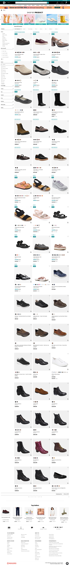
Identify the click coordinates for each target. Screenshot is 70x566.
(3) (38, 231)
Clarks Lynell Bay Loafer (37, 141)
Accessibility (23, 537)
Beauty (8, 546)
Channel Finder (51, 535)
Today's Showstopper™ (7, 5)
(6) (38, 261)
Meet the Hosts (51, 537)
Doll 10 (36, 555)
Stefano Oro (37, 558)
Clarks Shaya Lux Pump (56, 141)
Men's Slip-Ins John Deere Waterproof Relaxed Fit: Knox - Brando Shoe (23, 346)
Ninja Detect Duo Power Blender (54, 548)
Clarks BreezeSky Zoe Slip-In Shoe (39, 54)
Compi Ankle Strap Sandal (19, 227)
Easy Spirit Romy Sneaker (56, 197)
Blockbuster (23, 545)
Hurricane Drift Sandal (55, 227)
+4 (67, 372)
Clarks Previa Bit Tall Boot (37, 112)
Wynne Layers (37, 552)
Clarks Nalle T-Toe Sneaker (38, 169)
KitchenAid (36, 545)
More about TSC (37, 538)
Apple (36, 548)
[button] (9, 2)
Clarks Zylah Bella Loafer (19, 54)
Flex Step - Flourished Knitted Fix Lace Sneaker (23, 316)
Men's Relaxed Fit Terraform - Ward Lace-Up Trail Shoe (41, 346)
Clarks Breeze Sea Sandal (37, 286)
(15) (56, 378)
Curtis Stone (37, 546)
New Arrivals (23, 546)
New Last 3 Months (5, 57)
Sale (21, 548)
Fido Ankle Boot (36, 459)
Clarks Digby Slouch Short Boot (57, 112)
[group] (23, 45)
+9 (48, 284)
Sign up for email (23, 534)
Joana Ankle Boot (55, 431)
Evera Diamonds (37, 556)
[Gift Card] (9, 527)
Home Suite (37, 559)
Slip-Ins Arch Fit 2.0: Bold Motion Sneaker (59, 286)
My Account (9, 535)
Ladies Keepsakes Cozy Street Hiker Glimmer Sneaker (59, 317)
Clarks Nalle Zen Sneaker (56, 169)
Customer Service (10, 534)
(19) (19, 202)
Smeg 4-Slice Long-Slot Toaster (54, 542)
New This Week (5, 53)
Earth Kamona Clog (18, 82)
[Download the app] (21, 527)
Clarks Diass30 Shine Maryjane (20, 286)
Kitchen (8, 549)
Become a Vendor (38, 537)
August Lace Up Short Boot (56, 459)
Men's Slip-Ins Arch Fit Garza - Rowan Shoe (59, 345)
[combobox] (32, 3)
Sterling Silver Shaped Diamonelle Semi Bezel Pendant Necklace (55, 547)
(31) (19, 231)
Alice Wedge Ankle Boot (37, 488)
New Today (4, 51)
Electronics (9, 552)
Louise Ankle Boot (18, 431)
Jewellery (8, 545)
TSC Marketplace (51, 538)
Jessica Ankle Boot (18, 459)
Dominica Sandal (36, 227)
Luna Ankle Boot (54, 403)
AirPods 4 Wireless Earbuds (53, 551)
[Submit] (48, 3)
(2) (56, 202)
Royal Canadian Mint (38, 549)
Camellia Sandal (36, 197)
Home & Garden (9, 548)
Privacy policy (37, 535)
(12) (56, 261)
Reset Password (9, 538)
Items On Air (14, 5)
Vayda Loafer (35, 403)
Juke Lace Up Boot (36, 431)
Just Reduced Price (24, 549)
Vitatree (36, 543)
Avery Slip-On (54, 82)
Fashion (8, 542)
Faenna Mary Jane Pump (56, 54)
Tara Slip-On (35, 82)
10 (41, 496)
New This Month (5, 55)
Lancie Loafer (35, 374)
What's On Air (23, 542)
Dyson (36, 542)
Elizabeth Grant (37, 553)
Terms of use (37, 534)
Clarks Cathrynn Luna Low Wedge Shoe (58, 488)
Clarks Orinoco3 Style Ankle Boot (20, 141)
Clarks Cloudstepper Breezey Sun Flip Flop (55, 552)
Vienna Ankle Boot (18, 403)
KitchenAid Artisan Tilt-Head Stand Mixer (55, 555)
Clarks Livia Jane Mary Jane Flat (20, 169)
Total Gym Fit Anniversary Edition (54, 550)
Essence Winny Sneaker (56, 374)
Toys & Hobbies (9, 553)
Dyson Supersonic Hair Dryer (53, 554)
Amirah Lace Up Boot (18, 488)
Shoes (8, 543)
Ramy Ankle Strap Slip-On (19, 112)
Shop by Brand (51, 534)
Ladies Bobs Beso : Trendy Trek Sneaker (40, 316)
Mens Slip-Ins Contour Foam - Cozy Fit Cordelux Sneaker (23, 375)
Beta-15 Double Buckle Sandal (20, 197)
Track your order (9, 537)
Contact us (22, 535)
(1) (19, 86)
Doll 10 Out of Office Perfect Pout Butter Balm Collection (56, 544)
